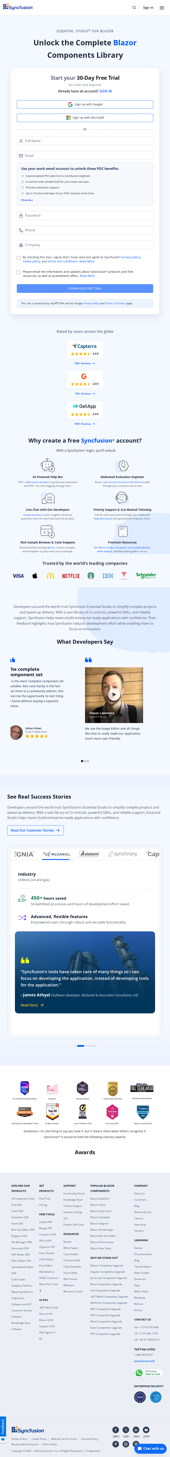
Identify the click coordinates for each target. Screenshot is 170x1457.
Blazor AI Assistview (101, 1242)
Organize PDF (47, 1247)
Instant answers (32, 515)
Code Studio (18, 1279)
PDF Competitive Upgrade (105, 1315)
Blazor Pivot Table (100, 1248)
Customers (140, 1199)
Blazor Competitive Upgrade (106, 1265)
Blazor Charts (98, 1205)
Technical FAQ (71, 1260)
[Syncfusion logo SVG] (18, 6)
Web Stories (70, 1279)
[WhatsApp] (148, 1371)
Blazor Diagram (99, 1223)
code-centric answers (36, 482)
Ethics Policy (50, 1444)
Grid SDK (16, 1205)
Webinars (68, 1285)
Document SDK (20, 1248)
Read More (87, 261)
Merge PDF (45, 1228)
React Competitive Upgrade (106, 1284)
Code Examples (72, 1266)
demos (51, 547)
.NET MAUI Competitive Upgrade (109, 1296)
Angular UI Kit (47, 1326)
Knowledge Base (73, 1199)
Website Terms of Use (64, 1439)
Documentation (143, 1254)
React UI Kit (45, 1314)
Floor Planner (47, 1253)
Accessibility (70, 1273)
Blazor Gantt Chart (101, 1211)
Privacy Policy (92, 303)
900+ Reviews (83, 363)
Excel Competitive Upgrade (106, 1327)
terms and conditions (63, 261)
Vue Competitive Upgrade (105, 1290)
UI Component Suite (22, 1198)
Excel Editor (46, 1265)
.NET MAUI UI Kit (48, 1307)
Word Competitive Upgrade (106, 1321)
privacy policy (130, 257)
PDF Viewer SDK (20, 1254)
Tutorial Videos (142, 1266)
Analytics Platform (21, 1285)
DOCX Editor (46, 1259)
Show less (27, 200)
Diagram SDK (19, 1236)
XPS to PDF (45, 1240)
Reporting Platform (22, 1292)
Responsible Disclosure (24, 1444)
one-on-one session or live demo (122, 482)
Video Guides (141, 1273)
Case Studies (70, 1254)
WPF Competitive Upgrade (105, 1309)
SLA (65, 1218)
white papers (104, 551)
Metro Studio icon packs (112, 547)
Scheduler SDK (19, 1217)
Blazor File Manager (102, 1229)
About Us (139, 1193)
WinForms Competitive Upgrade (108, 1303)
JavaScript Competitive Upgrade (108, 1278)
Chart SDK (17, 1211)
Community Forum (74, 1193)
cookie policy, (32, 261)
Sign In (148, 7)
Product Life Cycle (73, 1224)
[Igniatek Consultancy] (20, 854)
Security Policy (89, 1439)
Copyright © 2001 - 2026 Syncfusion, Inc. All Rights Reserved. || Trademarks (55, 1451)
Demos (138, 1248)
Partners (139, 1230)
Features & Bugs (73, 1212)
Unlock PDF (45, 1222)
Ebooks (67, 1241)
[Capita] (152, 854)
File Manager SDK (21, 1242)
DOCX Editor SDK (21, 1261)
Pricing (43, 1205)
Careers (138, 1218)
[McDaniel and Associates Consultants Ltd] (52, 854)
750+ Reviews (83, 393)
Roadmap (139, 1297)
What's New (141, 1291)
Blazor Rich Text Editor (103, 1236)
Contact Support (72, 1206)
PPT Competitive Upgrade (105, 1334)
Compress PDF (47, 1234)
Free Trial (44, 1198)
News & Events (142, 1212)
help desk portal (103, 518)
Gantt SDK (17, 1223)
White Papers (71, 1248)
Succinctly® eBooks (138, 547)
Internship (140, 1224)
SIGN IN (105, 91)
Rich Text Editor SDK (22, 1229)
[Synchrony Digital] (118, 854)
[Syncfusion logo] (28, 1429)
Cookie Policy (39, 1439)
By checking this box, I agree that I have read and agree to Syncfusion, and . (82, 259)
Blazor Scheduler (100, 1217)
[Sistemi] (85, 854)
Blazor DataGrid (99, 1198)
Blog (136, 1206)
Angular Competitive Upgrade (107, 1272)
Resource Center (73, 1291)
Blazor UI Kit (46, 1320)
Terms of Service (115, 303)
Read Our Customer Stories (32, 830)
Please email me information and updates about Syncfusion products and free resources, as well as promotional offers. (78, 274)
